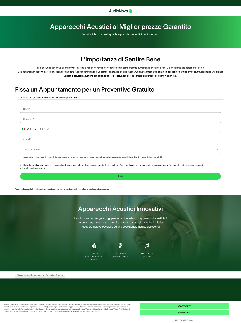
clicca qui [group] (190, 165)
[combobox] (119, 149)
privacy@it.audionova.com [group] (32, 168)
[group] (120, 176)
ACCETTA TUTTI (184, 306)
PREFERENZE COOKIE (184, 320)
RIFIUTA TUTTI (184, 313)
